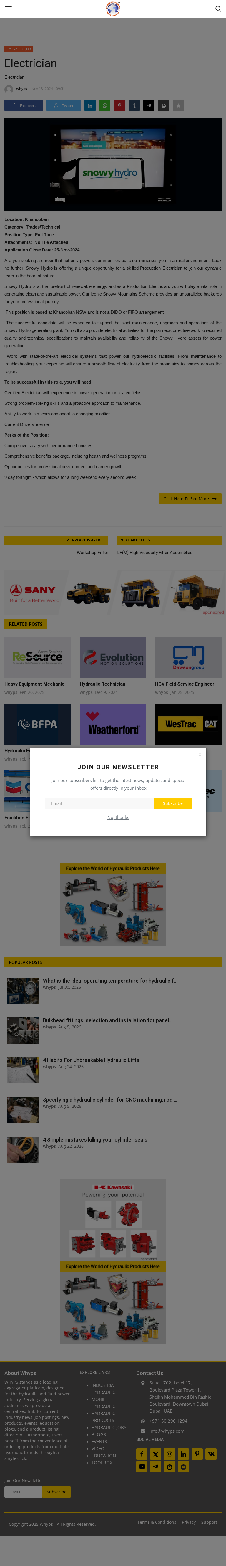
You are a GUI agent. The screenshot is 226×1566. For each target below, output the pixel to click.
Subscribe (173, 803)
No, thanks (118, 817)
